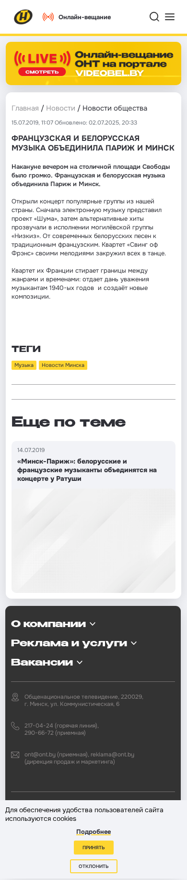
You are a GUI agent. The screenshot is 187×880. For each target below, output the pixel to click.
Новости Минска (63, 365)
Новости (60, 108)
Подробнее (93, 832)
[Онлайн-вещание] (93, 63)
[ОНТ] (23, 16)
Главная (25, 108)
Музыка (24, 365)
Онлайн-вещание (84, 17)
